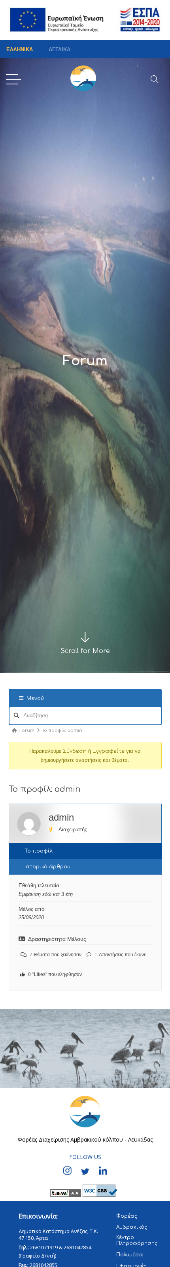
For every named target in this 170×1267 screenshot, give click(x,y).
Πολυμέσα (129, 1255)
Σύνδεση (75, 751)
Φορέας (126, 1216)
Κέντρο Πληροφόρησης (136, 1240)
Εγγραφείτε (109, 751)
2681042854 (77, 1247)
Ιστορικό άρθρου (47, 867)
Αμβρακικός (131, 1227)
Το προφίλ (39, 851)
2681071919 (44, 1247)
